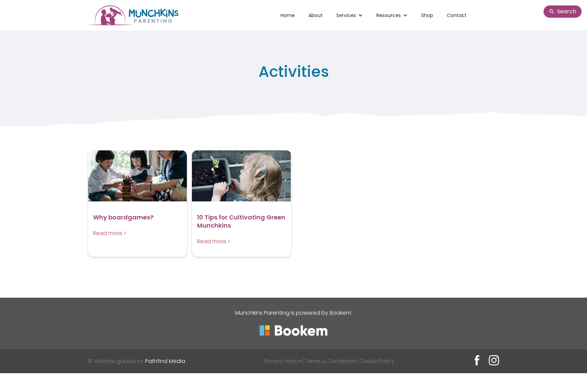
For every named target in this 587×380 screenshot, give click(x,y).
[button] (350, 15)
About (315, 15)
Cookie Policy (376, 361)
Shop (427, 15)
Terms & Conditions (330, 361)
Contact (457, 15)
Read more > (109, 233)
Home (288, 15)
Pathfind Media (165, 361)
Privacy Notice (283, 361)
